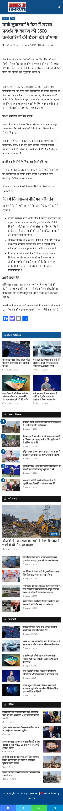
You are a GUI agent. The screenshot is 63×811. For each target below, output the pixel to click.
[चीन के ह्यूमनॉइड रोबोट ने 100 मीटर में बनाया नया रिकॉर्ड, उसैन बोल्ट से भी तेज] (16, 349)
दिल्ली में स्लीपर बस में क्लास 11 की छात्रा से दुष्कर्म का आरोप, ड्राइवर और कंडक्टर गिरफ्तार (40, 559)
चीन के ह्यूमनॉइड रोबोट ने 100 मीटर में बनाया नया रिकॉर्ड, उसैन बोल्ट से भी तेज (16, 363)
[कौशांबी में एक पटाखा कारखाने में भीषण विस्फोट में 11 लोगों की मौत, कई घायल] (11, 427)
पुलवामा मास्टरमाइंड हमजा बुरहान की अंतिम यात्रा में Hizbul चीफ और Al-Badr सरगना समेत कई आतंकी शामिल (21, 745)
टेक (12, 18)
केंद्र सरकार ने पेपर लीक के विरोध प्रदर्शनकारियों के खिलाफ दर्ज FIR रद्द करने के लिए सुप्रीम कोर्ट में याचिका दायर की (41, 440)
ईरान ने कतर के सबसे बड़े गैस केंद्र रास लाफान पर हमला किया (21, 774)
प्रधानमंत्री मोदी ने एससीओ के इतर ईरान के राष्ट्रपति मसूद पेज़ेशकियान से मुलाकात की (39, 482)
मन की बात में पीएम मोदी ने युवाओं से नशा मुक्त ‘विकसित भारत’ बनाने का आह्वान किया (41, 573)
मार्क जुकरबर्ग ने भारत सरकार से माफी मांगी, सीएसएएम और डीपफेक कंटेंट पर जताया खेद (45, 397)
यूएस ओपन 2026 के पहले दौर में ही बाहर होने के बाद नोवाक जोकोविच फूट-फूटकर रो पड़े (42, 467)
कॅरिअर (5, 18)
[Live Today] (17, 7)
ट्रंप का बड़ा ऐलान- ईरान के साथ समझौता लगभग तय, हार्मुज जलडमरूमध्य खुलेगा (21, 729)
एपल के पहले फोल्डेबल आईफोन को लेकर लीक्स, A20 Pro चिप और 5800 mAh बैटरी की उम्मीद (15, 397)
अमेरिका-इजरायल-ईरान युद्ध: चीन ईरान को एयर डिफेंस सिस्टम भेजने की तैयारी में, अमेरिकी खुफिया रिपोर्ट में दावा (20, 760)
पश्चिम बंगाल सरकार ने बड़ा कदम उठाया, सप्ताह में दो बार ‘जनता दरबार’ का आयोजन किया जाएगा (41, 453)
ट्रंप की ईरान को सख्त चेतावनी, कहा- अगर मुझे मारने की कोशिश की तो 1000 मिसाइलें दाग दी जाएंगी (20, 715)
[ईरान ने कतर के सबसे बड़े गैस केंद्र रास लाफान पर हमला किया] (52, 777)
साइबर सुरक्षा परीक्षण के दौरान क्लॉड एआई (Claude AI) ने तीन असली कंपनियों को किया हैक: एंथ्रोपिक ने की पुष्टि (40, 689)
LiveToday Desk (11, 45)
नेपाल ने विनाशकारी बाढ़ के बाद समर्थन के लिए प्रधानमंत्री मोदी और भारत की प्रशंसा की (41, 603)
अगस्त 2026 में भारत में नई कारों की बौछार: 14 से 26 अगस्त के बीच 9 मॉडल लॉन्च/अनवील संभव (46, 363)
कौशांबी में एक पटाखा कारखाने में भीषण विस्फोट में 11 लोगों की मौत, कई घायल (42, 423)
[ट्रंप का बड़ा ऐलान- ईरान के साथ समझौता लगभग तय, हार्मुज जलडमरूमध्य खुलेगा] (52, 732)
